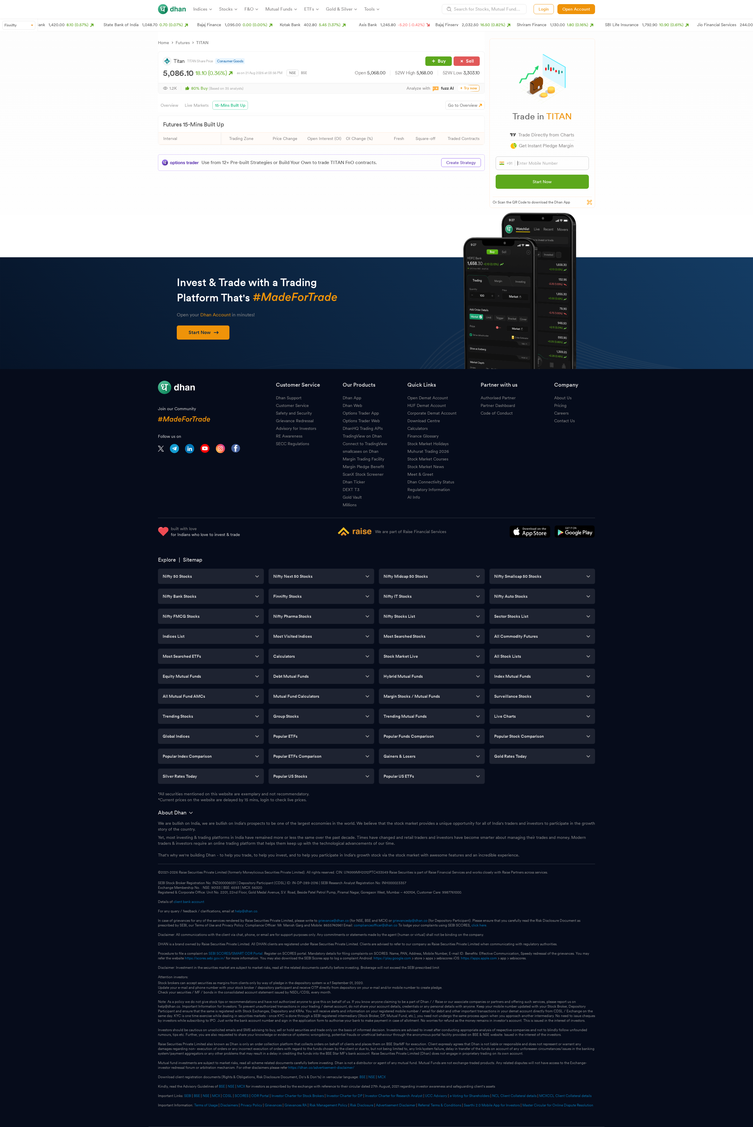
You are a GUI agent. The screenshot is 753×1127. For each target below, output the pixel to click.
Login (544, 9)
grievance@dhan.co (333, 921)
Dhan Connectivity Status (430, 482)
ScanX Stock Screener (363, 474)
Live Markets (197, 105)
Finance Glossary (423, 436)
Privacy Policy (251, 1105)
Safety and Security (294, 413)
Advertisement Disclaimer (395, 1105)
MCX (382, 1077)
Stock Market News (425, 466)
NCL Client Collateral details (514, 1096)
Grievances (273, 1105)
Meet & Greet (420, 474)
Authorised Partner (498, 397)
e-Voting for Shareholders (469, 1096)
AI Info (413, 497)
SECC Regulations (292, 443)
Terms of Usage (206, 1105)
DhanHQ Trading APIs (363, 428)
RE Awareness (289, 436)
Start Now (542, 181)
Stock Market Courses (427, 459)
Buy (442, 61)
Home (163, 42)
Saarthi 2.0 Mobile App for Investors (492, 1105)
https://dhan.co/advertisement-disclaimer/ (321, 1068)
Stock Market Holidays (428, 443)
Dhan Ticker (354, 482)
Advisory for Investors (296, 428)
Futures (183, 42)
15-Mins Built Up (230, 105)
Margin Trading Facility (363, 459)
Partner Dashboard (498, 405)
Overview (169, 105)
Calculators (417, 428)
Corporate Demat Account (432, 413)
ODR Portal (260, 1096)
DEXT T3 (351, 489)
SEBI (187, 1096)
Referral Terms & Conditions (439, 1105)
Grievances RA (295, 1105)
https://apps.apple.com (479, 958)
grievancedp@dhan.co (410, 921)
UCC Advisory (436, 1096)
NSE (292, 73)
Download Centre (423, 420)
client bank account (189, 902)
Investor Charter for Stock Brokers (297, 1096)
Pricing (560, 405)
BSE (304, 73)
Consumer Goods (230, 61)
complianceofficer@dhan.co (375, 925)
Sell (470, 61)
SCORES (242, 1096)
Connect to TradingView (365, 443)
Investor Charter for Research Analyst (393, 1096)
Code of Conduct (497, 413)
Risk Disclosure (361, 1105)
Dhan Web (352, 405)
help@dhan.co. (246, 911)
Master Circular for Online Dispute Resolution (557, 1105)
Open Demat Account (427, 397)
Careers (561, 413)
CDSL (227, 1096)
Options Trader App (361, 413)
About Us (563, 397)
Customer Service (292, 405)
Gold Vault (352, 497)
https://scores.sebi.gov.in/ (205, 958)
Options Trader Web (361, 420)
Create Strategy (461, 162)
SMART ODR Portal (247, 953)
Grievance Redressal (295, 420)
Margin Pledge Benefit (363, 466)
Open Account (576, 9)
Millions (349, 504)
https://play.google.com (392, 958)
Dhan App (352, 397)
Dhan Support (288, 397)
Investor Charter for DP (344, 1096)
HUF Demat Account (426, 405)
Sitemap (192, 560)
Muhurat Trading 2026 (428, 451)
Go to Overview (462, 105)
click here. (479, 925)
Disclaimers (229, 1105)
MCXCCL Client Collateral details (565, 1096)
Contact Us (564, 420)
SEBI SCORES (219, 953)
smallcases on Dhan (361, 451)
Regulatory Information (428, 489)
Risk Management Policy (328, 1105)
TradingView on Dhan (362, 436)
